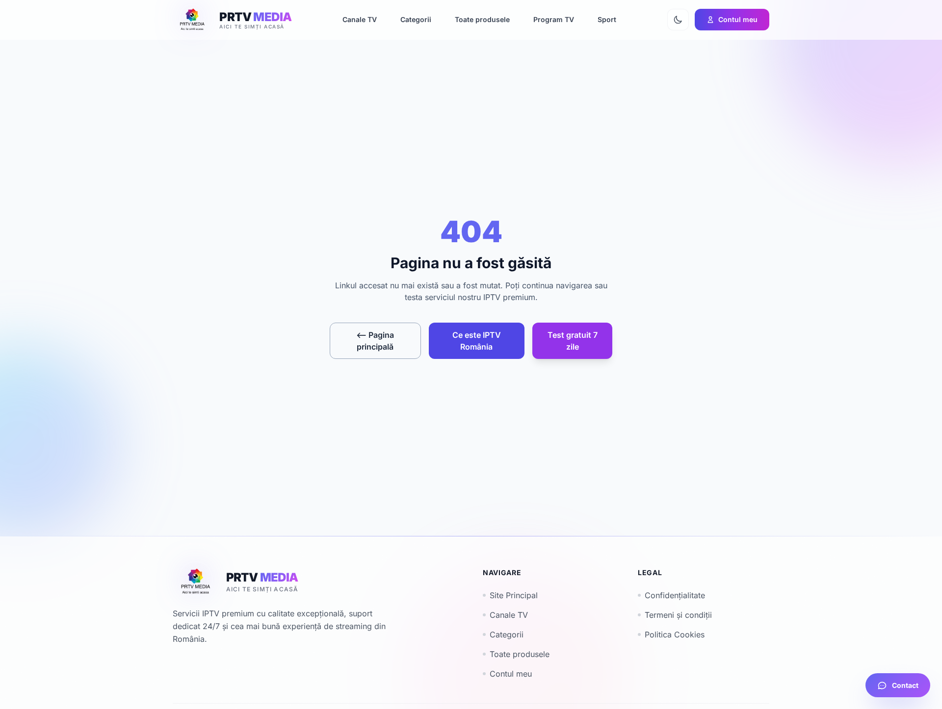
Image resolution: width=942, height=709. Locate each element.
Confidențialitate (675, 595)
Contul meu (511, 674)
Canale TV (509, 615)
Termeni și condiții (678, 615)
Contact (905, 685)
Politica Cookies (675, 634)
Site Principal (514, 595)
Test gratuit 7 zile (573, 341)
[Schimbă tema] (678, 19)
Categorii (506, 634)
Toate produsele (520, 654)
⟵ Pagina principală (375, 341)
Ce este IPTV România (476, 341)
